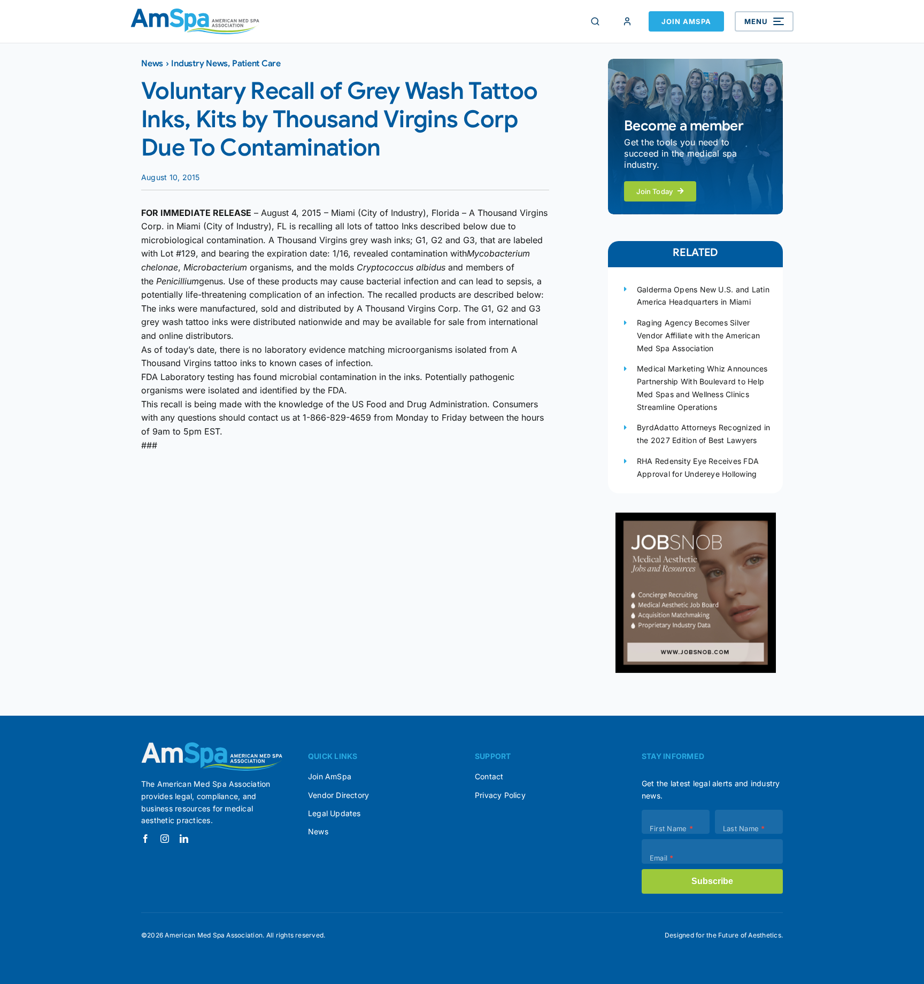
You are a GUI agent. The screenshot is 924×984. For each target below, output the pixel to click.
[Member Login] (627, 21)
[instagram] (164, 838)
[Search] (595, 21)
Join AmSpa (686, 21)
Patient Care (256, 63)
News (152, 63)
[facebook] (145, 838)
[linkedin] (184, 838)
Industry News (199, 63)
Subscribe (712, 881)
